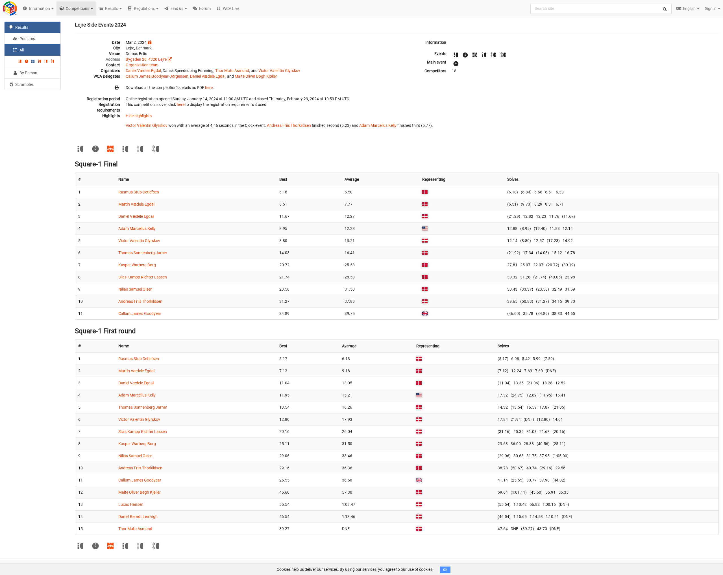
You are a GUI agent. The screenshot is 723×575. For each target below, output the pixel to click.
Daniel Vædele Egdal (143, 70)
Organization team (142, 65)
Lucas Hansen (130, 504)
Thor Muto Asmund (232, 70)
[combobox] (601, 8)
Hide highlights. (139, 116)
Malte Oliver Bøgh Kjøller (256, 76)
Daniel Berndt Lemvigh (138, 516)
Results (21, 27)
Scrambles (24, 84)
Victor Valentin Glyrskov (279, 70)
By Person (28, 73)
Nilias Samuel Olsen (135, 289)
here (209, 87)
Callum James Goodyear (139, 313)
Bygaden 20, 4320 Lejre (146, 59)
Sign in (711, 8)
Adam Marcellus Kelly (378, 125)
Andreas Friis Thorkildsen (289, 125)
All (21, 50)
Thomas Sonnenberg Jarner (142, 253)
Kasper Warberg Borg (137, 265)
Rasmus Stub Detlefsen (138, 192)
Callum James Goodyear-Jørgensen (157, 76)
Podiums (27, 38)
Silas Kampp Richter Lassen (142, 277)
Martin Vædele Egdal (136, 204)
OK (445, 570)
